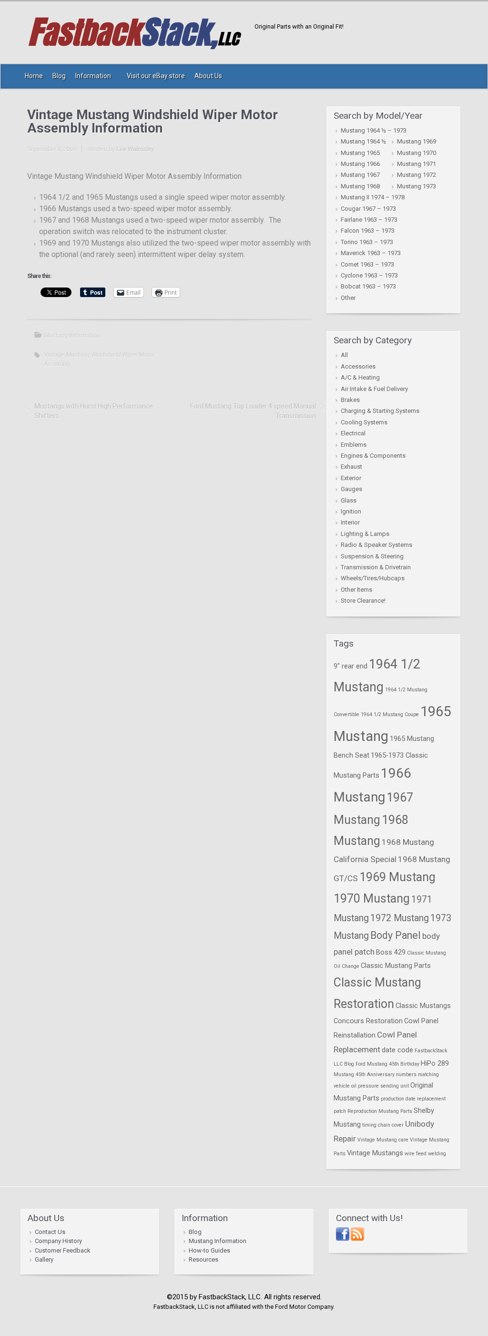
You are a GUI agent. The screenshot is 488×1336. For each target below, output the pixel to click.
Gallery (44, 1259)
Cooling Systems (364, 422)
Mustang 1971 (416, 163)
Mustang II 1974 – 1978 (373, 197)
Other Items (356, 589)
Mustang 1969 (416, 141)
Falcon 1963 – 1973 (368, 230)
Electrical (353, 433)
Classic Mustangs (423, 1005)
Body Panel (395, 935)
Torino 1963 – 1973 (367, 242)
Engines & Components (373, 455)
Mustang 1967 (360, 174)
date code (397, 1050)
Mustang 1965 (360, 152)
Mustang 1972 (416, 174)
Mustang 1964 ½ (363, 141)
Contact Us (50, 1231)
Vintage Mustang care (382, 1140)
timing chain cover (383, 1125)
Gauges (351, 489)
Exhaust (351, 466)
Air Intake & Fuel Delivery (374, 388)
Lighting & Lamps (365, 533)
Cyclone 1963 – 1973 (369, 275)
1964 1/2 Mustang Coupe (390, 714)
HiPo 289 (435, 1063)
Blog (195, 1231)
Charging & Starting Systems (380, 410)
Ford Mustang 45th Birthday (387, 1064)
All (344, 355)
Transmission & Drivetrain (376, 567)
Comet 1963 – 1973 (367, 264)
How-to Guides (209, 1250)
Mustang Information (72, 335)
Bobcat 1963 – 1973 (368, 286)
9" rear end (350, 666)
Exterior (351, 478)
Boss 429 (391, 952)
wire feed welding (425, 1154)
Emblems (353, 444)
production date (398, 1099)
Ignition (351, 511)
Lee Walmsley (135, 149)
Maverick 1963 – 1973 (371, 253)
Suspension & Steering (372, 556)
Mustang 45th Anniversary (364, 1074)
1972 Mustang (399, 918)
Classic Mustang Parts (396, 965)
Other (348, 297)
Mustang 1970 (416, 152)
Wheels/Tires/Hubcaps (373, 578)
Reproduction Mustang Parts (379, 1111)
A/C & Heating (360, 377)
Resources (203, 1259)
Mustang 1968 (360, 186)
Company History (58, 1240)
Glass (348, 500)
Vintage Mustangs (375, 1153)
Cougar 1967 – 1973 (368, 208)
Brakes (350, 399)
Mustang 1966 (360, 163)
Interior (350, 522)
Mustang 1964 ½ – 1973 (374, 130)
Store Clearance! (363, 600)
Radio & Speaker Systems (376, 544)
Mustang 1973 (416, 186)
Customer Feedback (63, 1250)
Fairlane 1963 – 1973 (369, 219)
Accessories (358, 366)
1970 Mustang (372, 898)
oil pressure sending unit (380, 1086)
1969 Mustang (397, 877)
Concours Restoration (368, 1021)
